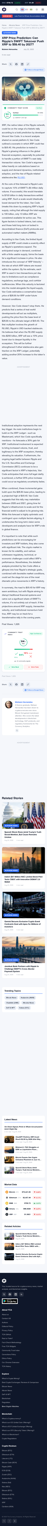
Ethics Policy (7, 1358)
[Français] (27, 9)
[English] (22, 9)
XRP (3, 1502)
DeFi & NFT (10, 1008)
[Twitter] (10, 64)
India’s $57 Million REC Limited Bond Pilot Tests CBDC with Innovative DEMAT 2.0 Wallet (23, 879)
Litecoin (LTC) (7, 1458)
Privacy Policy (7, 1330)
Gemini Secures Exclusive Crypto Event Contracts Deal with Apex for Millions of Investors (22, 924)
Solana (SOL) (24, 1008)
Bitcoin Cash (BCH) (9, 1462)
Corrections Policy (9, 1354)
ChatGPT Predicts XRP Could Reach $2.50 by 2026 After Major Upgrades (29, 1139)
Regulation (6, 1402)
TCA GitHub (6, 1334)
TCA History (6, 1366)
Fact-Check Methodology (11, 1342)
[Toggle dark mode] (36, 9)
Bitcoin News (11, 998)
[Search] (16, 9)
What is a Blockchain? (10, 1434)
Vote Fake (35, 667)
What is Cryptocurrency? (11, 1418)
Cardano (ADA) (7, 1506)
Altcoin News (7, 1390)
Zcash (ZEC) (7, 1474)
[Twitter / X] (17, 730)
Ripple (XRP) (7, 1467)
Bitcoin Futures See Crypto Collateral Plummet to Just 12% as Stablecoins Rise (28, 1159)
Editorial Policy (7, 1326)
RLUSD (21, 177)
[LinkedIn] (15, 1294)
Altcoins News (14, 25)
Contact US (6, 1318)
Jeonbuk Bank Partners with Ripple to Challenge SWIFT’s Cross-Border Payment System (21, 968)
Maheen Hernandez (24, 702)
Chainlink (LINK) (12, 1003)
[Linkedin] (22, 64)
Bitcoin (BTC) (7, 1450)
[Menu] (42, 9)
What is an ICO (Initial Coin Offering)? (16, 1422)
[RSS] (21, 1294)
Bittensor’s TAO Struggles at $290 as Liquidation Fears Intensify (27, 1149)
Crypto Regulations (9, 1438)
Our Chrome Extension (10, 1362)
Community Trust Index (11, 1350)
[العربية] (31, 9)
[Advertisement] (23, 394)
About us (5, 1314)
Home (4, 25)
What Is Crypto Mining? (11, 1378)
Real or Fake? (7, 1338)
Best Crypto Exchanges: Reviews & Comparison (20, 1382)
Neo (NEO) (6, 1486)
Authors (5, 1322)
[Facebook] (16, 64)
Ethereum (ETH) (8, 1454)
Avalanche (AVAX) (27, 998)
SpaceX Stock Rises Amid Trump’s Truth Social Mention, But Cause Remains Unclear (22, 834)
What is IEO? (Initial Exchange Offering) (17, 1426)
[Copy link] (28, 64)
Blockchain (6, 1398)
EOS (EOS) (6, 1470)
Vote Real (15, 667)
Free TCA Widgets (9, 1346)
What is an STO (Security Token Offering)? (18, 1430)
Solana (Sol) (6, 1482)
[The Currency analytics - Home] (4, 9)
